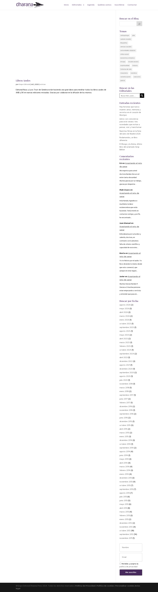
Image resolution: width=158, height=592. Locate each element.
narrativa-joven (125, 77)
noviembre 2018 (126, 384)
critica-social (124, 54)
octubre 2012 (125, 530)
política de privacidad (128, 566)
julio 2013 (123, 496)
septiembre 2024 (126, 353)
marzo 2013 (124, 512)
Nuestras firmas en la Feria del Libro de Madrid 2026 (130, 133)
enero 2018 (124, 391)
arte (133, 35)
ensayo (122, 62)
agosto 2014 (124, 451)
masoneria (124, 73)
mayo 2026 (124, 308)
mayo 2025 (124, 335)
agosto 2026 (124, 305)
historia (135, 65)
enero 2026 (124, 320)
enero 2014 (124, 474)
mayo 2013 (123, 504)
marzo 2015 (124, 432)
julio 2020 (123, 380)
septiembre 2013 (126, 489)
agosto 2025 (124, 331)
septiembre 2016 (126, 414)
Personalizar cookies (124, 586)
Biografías (123, 43)
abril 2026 (123, 312)
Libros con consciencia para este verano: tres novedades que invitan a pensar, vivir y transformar (130, 123)
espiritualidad (124, 65)
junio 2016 (123, 417)
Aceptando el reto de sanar (130, 255)
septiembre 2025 (126, 327)
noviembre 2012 (126, 527)
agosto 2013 (124, 493)
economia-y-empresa (127, 58)
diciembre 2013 (125, 478)
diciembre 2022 (126, 361)
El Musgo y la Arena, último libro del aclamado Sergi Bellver (130, 147)
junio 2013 (123, 500)
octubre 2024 (125, 350)
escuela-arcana (133, 62)
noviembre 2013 (125, 481)
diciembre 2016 (125, 406)
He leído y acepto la (128, 565)
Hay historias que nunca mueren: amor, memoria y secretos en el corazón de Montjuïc (130, 111)
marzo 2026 (124, 316)
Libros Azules (23, 80)
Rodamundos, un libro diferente (128, 139)
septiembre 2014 (126, 448)
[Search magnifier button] (142, 95)
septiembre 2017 (126, 395)
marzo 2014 (124, 466)
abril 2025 (123, 338)
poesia (122, 80)
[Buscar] (139, 23)
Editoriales (77, 5)
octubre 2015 (125, 425)
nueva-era (137, 77)
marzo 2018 (124, 387)
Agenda (90, 5)
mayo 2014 (124, 459)
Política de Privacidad (85, 586)
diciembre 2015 (125, 421)
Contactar (132, 5)
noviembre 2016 (126, 410)
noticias (43, 84)
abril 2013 (123, 508)
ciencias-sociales (125, 47)
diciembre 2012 (125, 523)
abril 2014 (123, 463)
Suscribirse (119, 5)
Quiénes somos (104, 5)
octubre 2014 (125, 444)
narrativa (134, 73)
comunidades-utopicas (127, 50)
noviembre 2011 (125, 538)
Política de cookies (105, 586)
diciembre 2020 (126, 369)
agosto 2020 (124, 376)
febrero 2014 (124, 470)
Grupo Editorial (24, 84)
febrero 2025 (125, 346)
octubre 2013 (124, 485)
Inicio (66, 5)
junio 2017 (123, 399)
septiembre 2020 (126, 372)
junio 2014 (123, 455)
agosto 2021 (124, 365)
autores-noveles (125, 39)
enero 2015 (124, 436)
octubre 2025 (125, 323)
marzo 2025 (124, 342)
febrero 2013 (124, 515)
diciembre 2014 (125, 440)
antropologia (124, 35)
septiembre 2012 (126, 534)
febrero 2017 (124, 402)
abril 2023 (123, 357)
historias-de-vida (125, 69)
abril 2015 (123, 429)
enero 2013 (123, 519)
